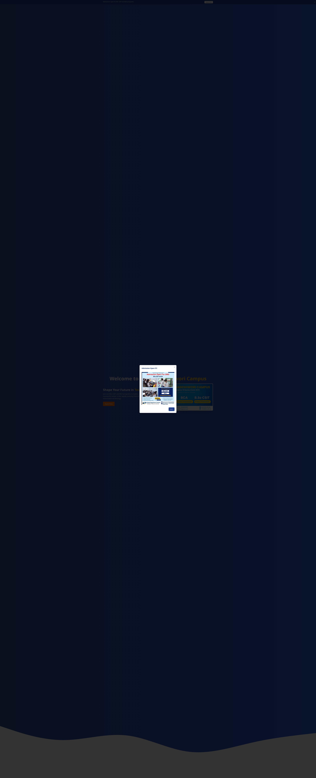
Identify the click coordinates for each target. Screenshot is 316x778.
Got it (171, 409)
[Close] (174, 367)
